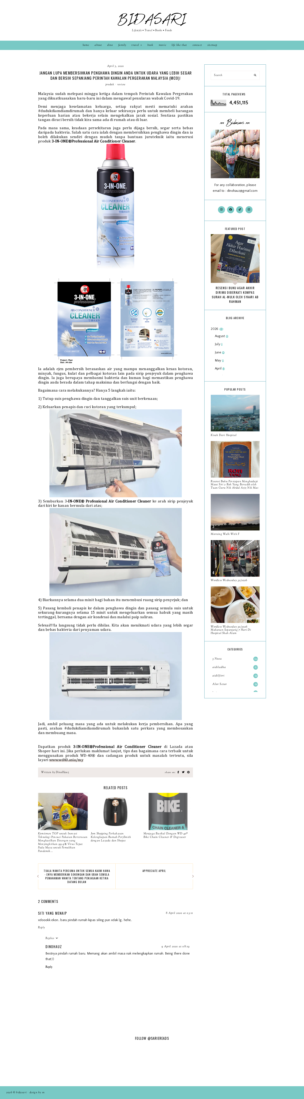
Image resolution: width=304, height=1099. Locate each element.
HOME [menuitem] (86, 45)
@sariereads (158, 1038)
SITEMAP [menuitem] (212, 45)
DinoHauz (53, 946)
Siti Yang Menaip (52, 913)
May (219, 360)
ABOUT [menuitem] (98, 45)
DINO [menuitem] (110, 45)
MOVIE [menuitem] (162, 45)
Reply (41, 928)
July (219, 344)
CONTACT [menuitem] (197, 45)
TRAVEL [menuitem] (135, 45)
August (222, 336)
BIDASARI (152, 20)
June (220, 352)
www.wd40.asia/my (66, 760)
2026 (217, 329)
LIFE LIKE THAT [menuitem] (179, 45)
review (121, 84)
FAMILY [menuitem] (122, 45)
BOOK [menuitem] (150, 45)
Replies (49, 938)
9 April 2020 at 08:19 (176, 947)
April (220, 368)
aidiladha (234, 667)
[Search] (255, 75)
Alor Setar (234, 684)
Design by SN (37, 1092)
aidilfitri (234, 676)
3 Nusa (235, 659)
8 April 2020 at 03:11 (179, 913)
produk (109, 84)
